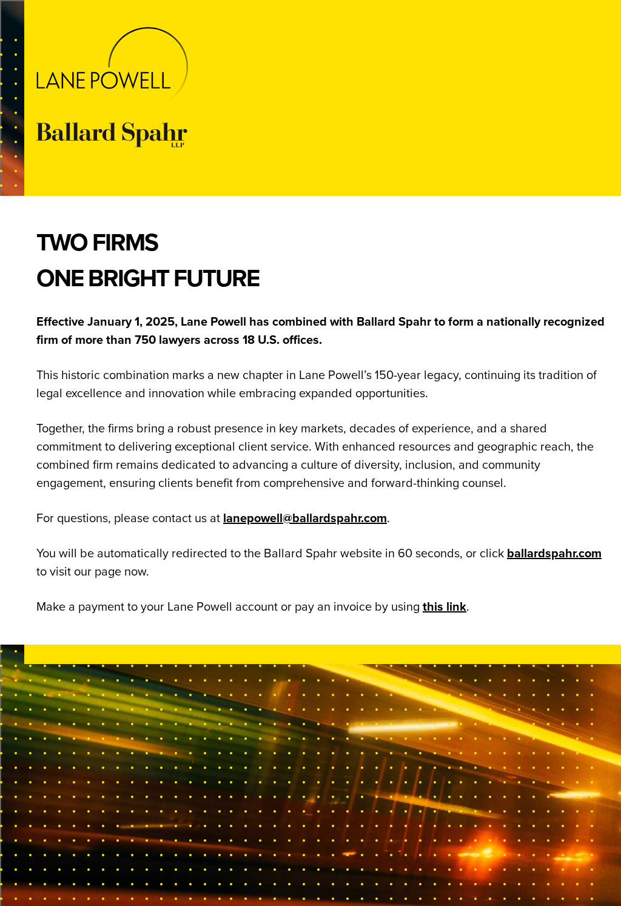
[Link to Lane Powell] (322, 67)
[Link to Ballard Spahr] (322, 134)
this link (444, 606)
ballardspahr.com (554, 553)
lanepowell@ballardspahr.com (305, 518)
